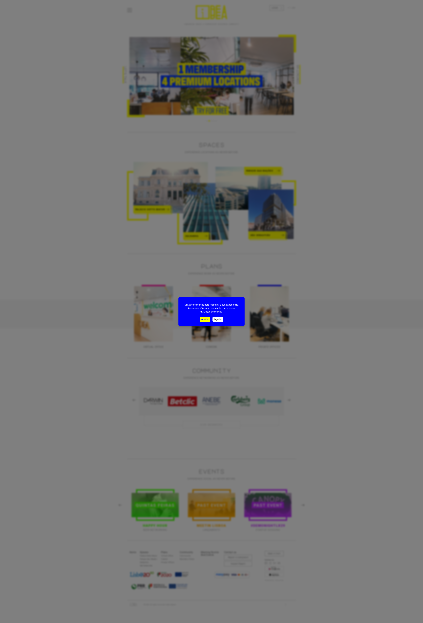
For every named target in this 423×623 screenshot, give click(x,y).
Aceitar (205, 319)
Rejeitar (218, 319)
